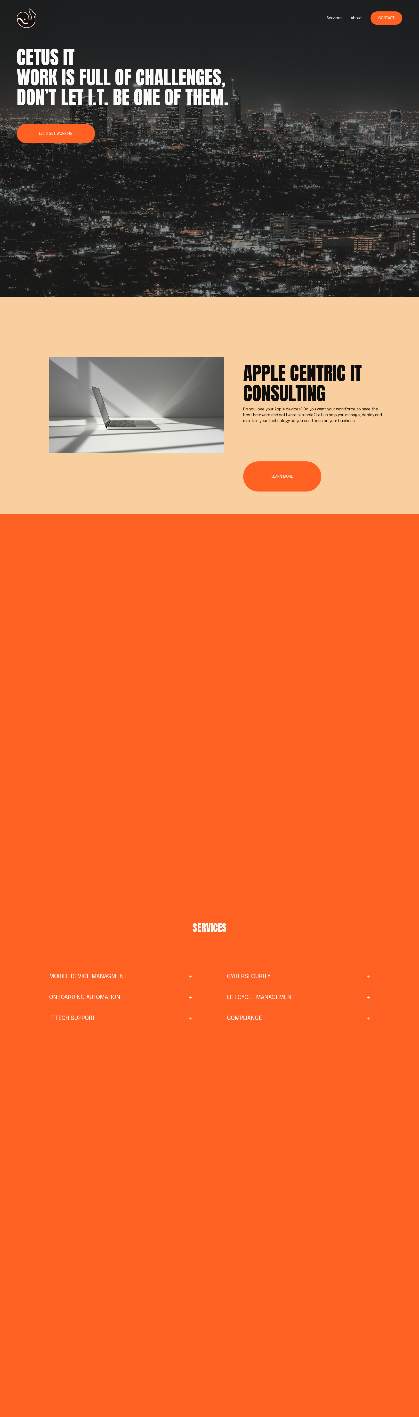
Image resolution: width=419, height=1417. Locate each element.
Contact (386, 18)
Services (335, 18)
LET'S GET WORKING (56, 134)
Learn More (282, 477)
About (356, 18)
